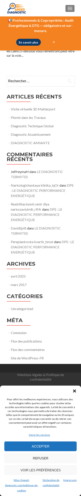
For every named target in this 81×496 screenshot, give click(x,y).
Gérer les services (39, 434)
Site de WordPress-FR (27, 358)
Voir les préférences (41, 470)
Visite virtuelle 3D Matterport (33, 109)
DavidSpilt (18, 228)
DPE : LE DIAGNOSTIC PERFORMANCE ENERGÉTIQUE (42, 190)
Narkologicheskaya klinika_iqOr (35, 185)
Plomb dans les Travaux (28, 117)
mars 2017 (19, 285)
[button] (74, 391)
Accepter (40, 446)
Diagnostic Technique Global (32, 126)
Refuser (40, 458)
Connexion (19, 333)
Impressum (70, 480)
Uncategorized (22, 309)
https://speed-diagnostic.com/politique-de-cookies (21, 485)
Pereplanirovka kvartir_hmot (32, 242)
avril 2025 (18, 276)
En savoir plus (28, 42)
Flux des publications (26, 341)
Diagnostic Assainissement (31, 134)
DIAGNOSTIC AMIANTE (30, 143)
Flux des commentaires (28, 349)
